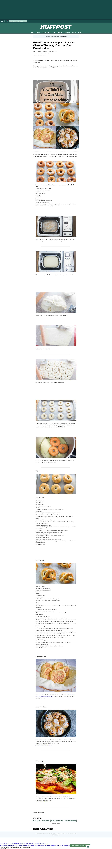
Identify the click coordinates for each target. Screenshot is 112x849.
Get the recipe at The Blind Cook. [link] (43, 802)
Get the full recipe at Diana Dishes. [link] (44, 745)
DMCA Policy (40, 845)
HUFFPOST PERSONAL (29, 843)
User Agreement (25, 845)
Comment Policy (33, 845)
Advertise (6, 845)
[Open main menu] (2, 21)
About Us (2, 845)
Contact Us (11, 845)
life (39, 820)
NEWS (32, 32)
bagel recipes (45, 820)
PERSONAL (67, 32)
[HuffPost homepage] (16, 842)
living (34, 820)
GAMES (79, 32)
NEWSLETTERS (44, 843)
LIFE (54, 32)
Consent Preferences (65, 845)
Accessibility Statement (48, 845)
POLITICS (38, 32)
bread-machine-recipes (57, 820)
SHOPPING (59, 32)
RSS (15, 845)
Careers (20, 845)
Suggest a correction (56, 823)
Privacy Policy (57, 845)
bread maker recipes (70, 820)
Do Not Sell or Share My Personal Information (80, 845)
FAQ (73, 833)
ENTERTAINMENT (46, 32)
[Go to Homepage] (88, 847)
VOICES (74, 32)
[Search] (7, 21)
